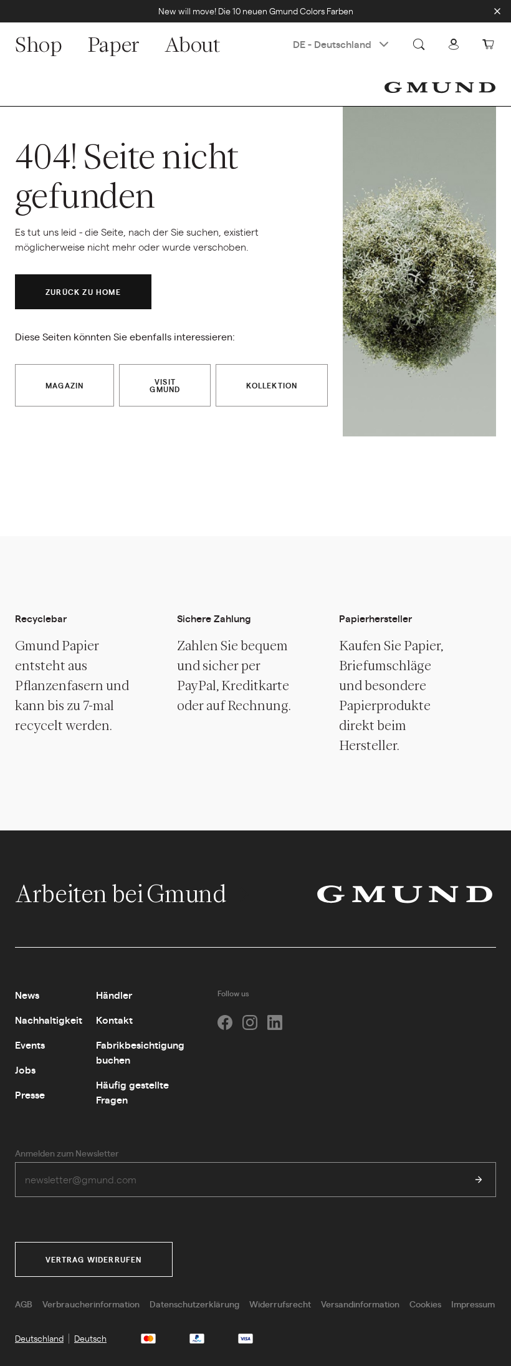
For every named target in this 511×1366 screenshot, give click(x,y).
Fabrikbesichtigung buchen (140, 1052)
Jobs (25, 1069)
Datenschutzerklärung (194, 1303)
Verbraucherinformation (91, 1303)
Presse (30, 1094)
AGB (23, 1303)
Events (30, 1044)
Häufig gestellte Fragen (132, 1092)
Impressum (473, 1303)
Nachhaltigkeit (48, 1019)
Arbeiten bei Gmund (122, 893)
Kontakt (114, 1019)
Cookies (425, 1303)
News (27, 994)
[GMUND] (440, 87)
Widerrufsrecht (280, 1303)
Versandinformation (360, 1303)
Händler (114, 994)
